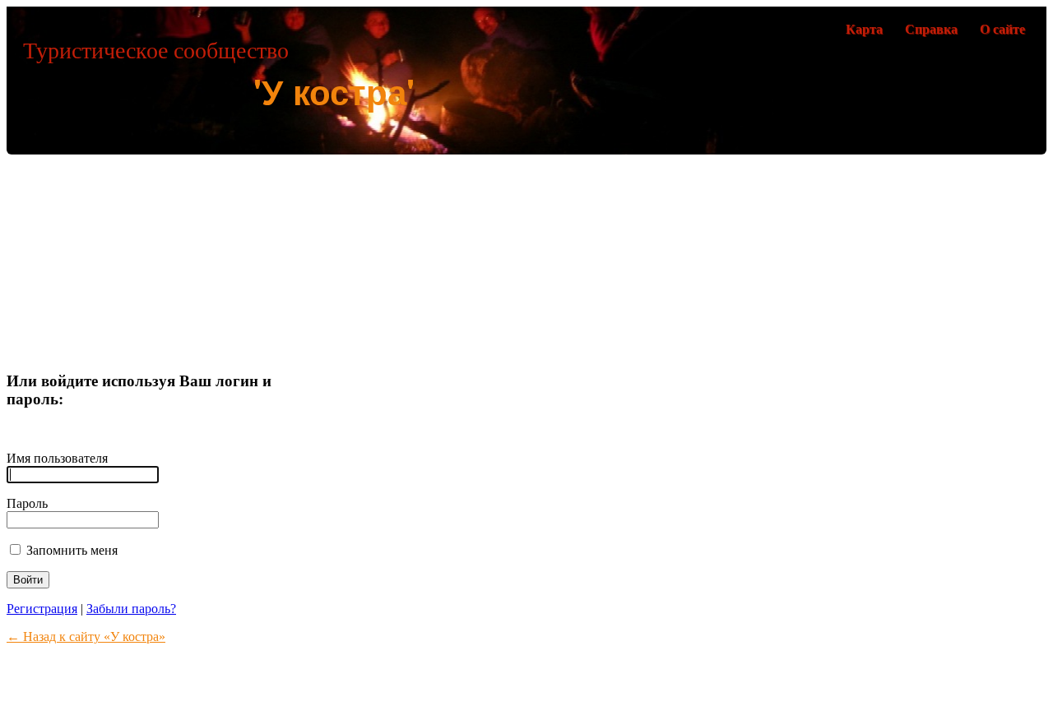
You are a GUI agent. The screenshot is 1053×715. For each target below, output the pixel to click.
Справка (931, 29)
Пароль (27, 503)
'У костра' (334, 91)
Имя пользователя (57, 458)
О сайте (1002, 29)
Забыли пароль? (131, 609)
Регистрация (42, 609)
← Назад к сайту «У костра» (86, 637)
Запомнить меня (70, 550)
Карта (864, 29)
